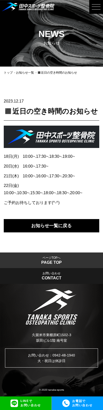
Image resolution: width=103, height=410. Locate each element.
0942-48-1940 (63, 355)
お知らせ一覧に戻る (51, 225)
